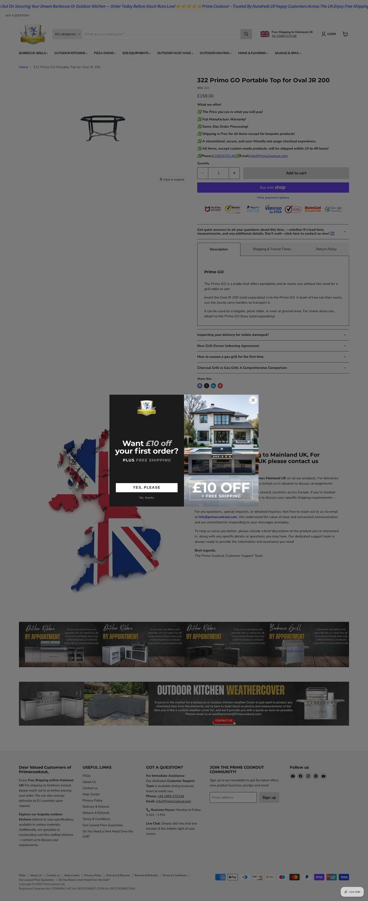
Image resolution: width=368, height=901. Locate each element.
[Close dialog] (253, 400)
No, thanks (146, 497)
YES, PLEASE (147, 487)
